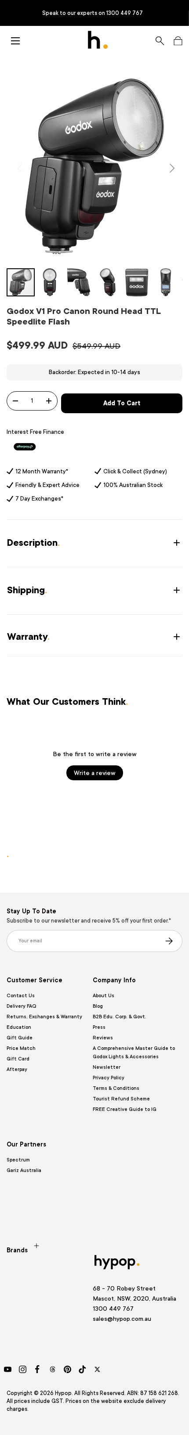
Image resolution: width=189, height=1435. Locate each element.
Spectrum (18, 1160)
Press (99, 1027)
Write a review (95, 772)
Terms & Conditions (116, 1088)
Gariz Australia (24, 1170)
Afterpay (17, 1069)
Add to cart (121, 403)
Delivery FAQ (21, 1006)
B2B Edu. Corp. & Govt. (119, 1017)
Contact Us (21, 996)
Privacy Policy (108, 1078)
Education (19, 1027)
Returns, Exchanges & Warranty (44, 1017)
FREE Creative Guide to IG (124, 1109)
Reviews (103, 1038)
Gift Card (18, 1059)
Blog (98, 1006)
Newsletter (106, 1067)
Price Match (21, 1048)
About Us (103, 996)
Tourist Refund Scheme (121, 1099)
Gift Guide (20, 1038)
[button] (178, 41)
